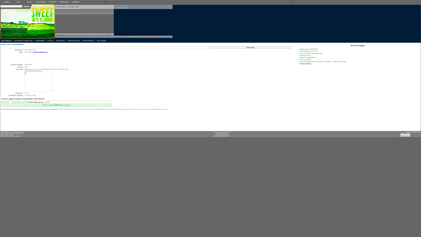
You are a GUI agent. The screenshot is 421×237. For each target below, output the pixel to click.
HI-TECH (50, 41)
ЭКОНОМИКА (39, 41)
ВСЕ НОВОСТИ (6, 41)
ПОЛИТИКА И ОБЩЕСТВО (23, 41)
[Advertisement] (68, 58)
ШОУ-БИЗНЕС (101, 41)
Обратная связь (305, 55)
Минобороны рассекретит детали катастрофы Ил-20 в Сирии (84, 35)
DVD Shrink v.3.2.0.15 (20, 102)
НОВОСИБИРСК (88, 41)
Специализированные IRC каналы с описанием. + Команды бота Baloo (323, 61)
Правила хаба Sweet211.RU (309, 49)
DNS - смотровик (305, 59)
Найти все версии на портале (56, 105)
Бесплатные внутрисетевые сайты (311, 53)
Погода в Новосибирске (308, 57)
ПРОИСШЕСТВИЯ (74, 41)
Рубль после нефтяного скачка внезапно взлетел (142, 37)
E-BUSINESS (60, 41)
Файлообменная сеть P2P (308, 51)
